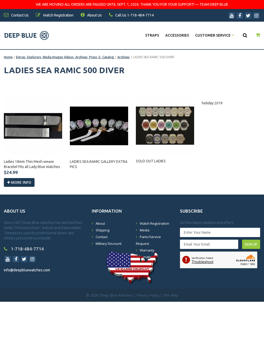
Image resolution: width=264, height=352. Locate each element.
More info (20, 182)
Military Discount (108, 243)
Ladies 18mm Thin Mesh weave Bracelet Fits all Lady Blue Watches (32, 164)
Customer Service (213, 35)
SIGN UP (251, 244)
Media (145, 230)
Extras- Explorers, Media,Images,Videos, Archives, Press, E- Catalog (65, 57)
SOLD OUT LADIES (151, 161)
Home (8, 57)
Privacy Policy (148, 295)
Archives (123, 57)
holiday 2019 (212, 103)
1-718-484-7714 (27, 248)
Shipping (102, 230)
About (100, 223)
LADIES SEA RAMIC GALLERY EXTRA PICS (98, 164)
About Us (94, 15)
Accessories (177, 35)
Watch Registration (154, 223)
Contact (102, 236)
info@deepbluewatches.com (27, 270)
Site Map (170, 295)
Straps (152, 35)
